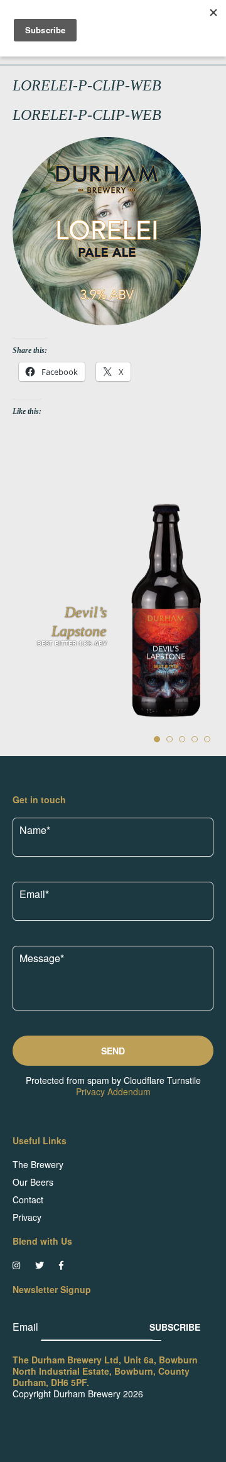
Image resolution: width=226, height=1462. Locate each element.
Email (27, 1326)
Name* (34, 830)
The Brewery (38, 1164)
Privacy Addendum (113, 1091)
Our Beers (33, 1182)
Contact (28, 1199)
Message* (41, 958)
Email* (34, 894)
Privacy (27, 1217)
